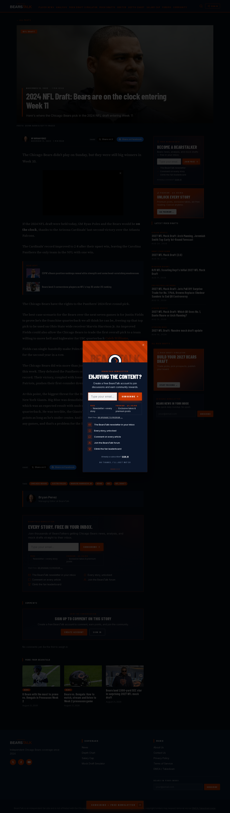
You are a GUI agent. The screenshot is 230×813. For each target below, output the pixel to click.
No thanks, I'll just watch (115, 462)
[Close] (143, 345)
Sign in (125, 456)
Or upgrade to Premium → (110, 417)
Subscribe (128, 396)
